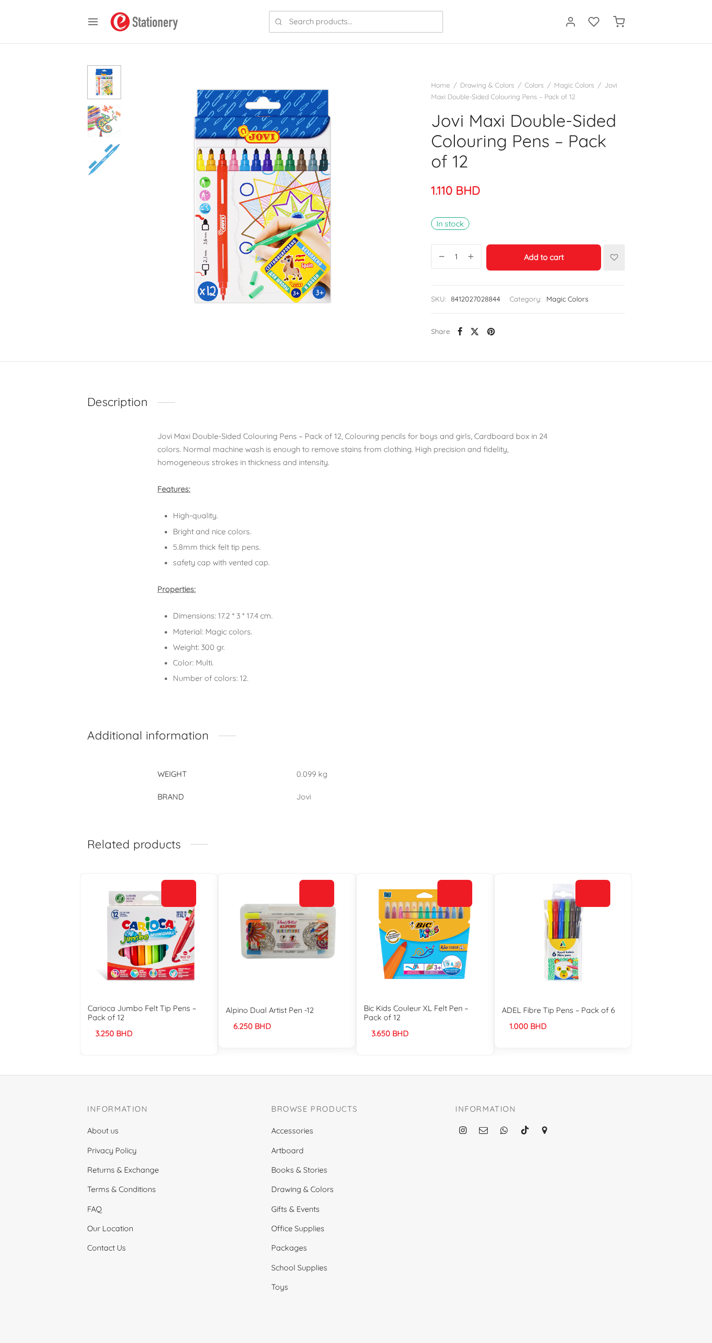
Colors (534, 85)
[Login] (570, 22)
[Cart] (619, 22)
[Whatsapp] (503, 1130)
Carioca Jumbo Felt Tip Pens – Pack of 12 (142, 1012)
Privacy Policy (112, 1150)
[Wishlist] (595, 22)
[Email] (483, 1130)
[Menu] (93, 21)
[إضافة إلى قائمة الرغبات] (614, 257)
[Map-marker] (544, 1130)
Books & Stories (299, 1170)
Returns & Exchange (123, 1170)
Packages (289, 1247)
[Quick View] (179, 915)
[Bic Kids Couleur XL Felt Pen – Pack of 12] (425, 935)
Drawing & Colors (487, 85)
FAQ (94, 1209)
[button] (178, 893)
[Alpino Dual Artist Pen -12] (287, 935)
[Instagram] (462, 1130)
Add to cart (544, 257)
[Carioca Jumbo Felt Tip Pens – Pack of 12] (149, 935)
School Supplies (299, 1267)
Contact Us (106, 1247)
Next (385, 197)
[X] (474, 331)
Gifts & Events (295, 1209)
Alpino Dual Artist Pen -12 (270, 1010)
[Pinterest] (490, 331)
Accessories (292, 1130)
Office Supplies (298, 1228)
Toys (279, 1287)
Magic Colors (574, 85)
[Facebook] (459, 331)
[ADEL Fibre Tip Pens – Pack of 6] (563, 935)
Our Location (110, 1228)
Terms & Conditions (121, 1189)
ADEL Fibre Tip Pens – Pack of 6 (558, 1010)
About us (103, 1130)
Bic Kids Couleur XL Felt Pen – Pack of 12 (416, 1012)
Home (440, 85)
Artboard (287, 1150)
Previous (140, 197)
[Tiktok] (525, 1130)
